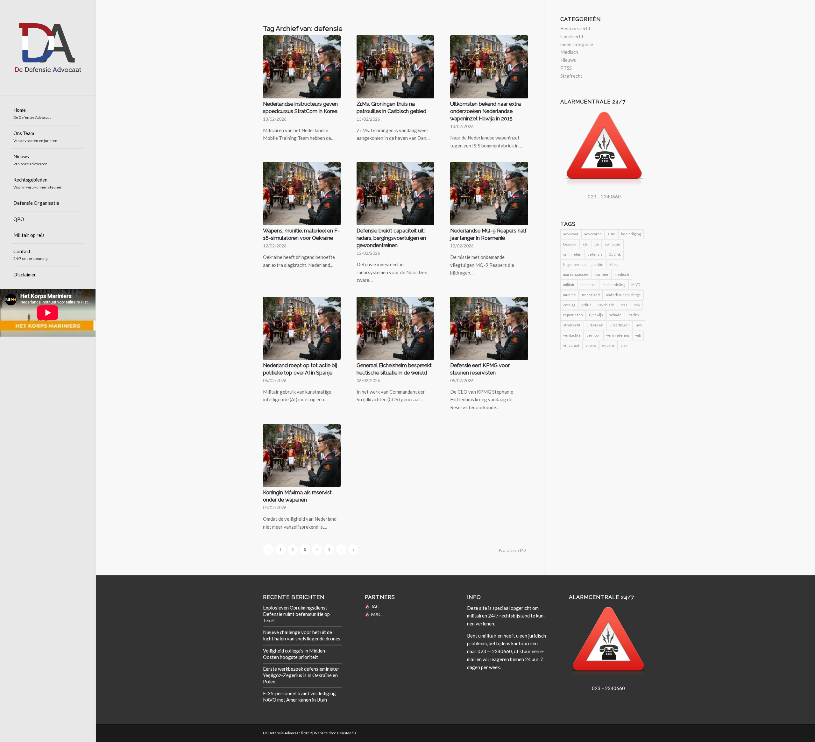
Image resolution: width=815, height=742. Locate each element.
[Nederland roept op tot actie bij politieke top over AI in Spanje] (302, 328)
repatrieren (573, 315)
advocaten (593, 234)
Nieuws (568, 60)
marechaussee (575, 274)
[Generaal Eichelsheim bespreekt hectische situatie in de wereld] (395, 328)
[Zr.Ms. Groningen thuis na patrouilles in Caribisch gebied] (395, 66)
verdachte (572, 335)
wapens (608, 345)
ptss (623, 305)
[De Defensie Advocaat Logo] (48, 48)
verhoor (593, 335)
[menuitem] (47, 113)
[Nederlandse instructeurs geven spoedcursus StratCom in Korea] (302, 66)
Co (596, 244)
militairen (589, 284)
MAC (376, 614)
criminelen (572, 254)
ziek (624, 345)
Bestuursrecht (575, 28)
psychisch (606, 305)
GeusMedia (347, 733)
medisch (622, 274)
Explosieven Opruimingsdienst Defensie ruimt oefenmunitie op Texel (296, 614)
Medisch (569, 52)
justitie (597, 264)
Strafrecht (571, 76)
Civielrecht (572, 36)
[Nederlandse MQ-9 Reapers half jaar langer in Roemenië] (489, 193)
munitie (569, 295)
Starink (633, 315)
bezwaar (570, 244)
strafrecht (571, 325)
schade (615, 315)
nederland (591, 295)
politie (586, 305)
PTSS (566, 68)
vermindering (617, 335)
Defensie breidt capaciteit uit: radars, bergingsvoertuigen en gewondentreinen (391, 237)
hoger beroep (574, 264)
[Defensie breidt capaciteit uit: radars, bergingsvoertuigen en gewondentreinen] (395, 193)
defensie (595, 254)
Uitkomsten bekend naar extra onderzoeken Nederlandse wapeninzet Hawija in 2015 (485, 111)
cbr (585, 244)
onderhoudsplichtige (623, 295)
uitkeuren (594, 325)
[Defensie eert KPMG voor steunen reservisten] (489, 328)
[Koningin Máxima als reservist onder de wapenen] (302, 455)
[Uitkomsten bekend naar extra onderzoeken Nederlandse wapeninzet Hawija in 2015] (489, 66)
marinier (601, 274)
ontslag (569, 305)
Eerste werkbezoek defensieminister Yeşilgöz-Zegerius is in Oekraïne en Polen (301, 675)
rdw (637, 305)
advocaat (570, 234)
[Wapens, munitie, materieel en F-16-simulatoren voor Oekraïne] (302, 193)
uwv (639, 325)
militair (569, 284)
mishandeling (614, 284)
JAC (374, 606)
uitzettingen (619, 325)
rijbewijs (596, 315)
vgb (638, 335)
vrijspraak (571, 345)
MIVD (635, 284)
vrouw (591, 345)
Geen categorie (576, 44)
